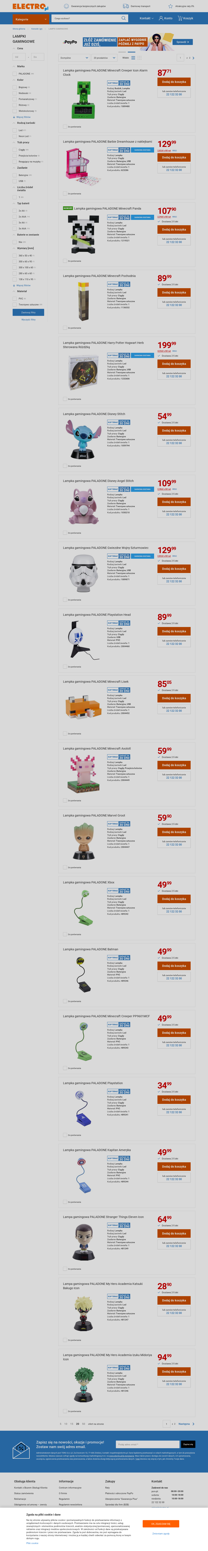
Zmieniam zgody (160, 1533)
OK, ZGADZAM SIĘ (160, 1523)
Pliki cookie (32, 1543)
